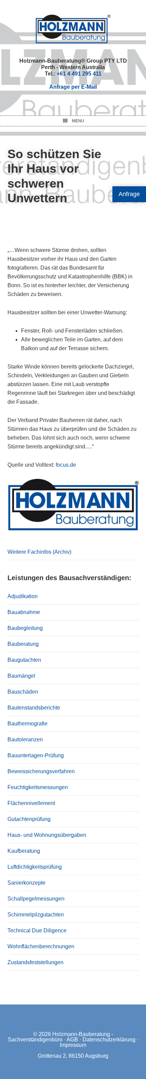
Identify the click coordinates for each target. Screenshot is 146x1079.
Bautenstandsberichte (33, 708)
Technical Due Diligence (37, 930)
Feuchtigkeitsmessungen (37, 787)
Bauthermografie (27, 723)
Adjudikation (22, 596)
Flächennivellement (31, 803)
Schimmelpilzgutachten (35, 914)
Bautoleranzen (25, 739)
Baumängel (21, 676)
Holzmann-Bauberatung (73, 29)
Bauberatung (23, 644)
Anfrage (129, 194)
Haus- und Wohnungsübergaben (46, 835)
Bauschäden (22, 692)
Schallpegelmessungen (36, 899)
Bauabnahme (23, 612)
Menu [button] (78, 121)
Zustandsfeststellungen (35, 962)
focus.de (66, 465)
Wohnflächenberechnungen (40, 946)
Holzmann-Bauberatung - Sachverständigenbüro (60, 1036)
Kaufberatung (23, 851)
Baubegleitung (25, 628)
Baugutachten (24, 660)
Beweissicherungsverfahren (41, 771)
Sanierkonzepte (26, 883)
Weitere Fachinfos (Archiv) (39, 552)
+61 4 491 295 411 (79, 74)
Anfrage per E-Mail (73, 87)
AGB (72, 1039)
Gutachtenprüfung (29, 819)
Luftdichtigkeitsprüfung (34, 867)
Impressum (73, 1045)
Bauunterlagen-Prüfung (35, 755)
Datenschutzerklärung (109, 1039)
